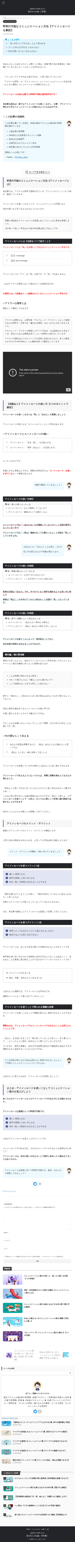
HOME (28, 1529)
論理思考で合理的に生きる (37, 1533)
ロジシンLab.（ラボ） (37, 11)
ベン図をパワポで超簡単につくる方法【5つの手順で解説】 (38, 1506)
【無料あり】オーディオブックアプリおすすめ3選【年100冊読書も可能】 (42, 1422)
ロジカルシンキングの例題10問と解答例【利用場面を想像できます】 (42, 1478)
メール (7, 1240)
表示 (47, 172)
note (47, 1529)
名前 (6, 1232)
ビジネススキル (36, 1529)
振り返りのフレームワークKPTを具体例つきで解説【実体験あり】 (41, 1515)
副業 (43, 1529)
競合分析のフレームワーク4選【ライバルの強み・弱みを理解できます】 (41, 1460)
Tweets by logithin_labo (9, 1418)
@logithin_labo (21, 157)
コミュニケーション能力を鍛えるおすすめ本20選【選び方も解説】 (41, 1487)
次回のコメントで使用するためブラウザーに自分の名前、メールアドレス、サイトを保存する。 (35, 1256)
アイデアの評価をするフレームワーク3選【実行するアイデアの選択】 (40, 1432)
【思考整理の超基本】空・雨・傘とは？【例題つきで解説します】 (41, 1496)
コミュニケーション (10, 1191)
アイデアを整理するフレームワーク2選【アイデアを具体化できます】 (40, 1441)
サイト (6, 1248)
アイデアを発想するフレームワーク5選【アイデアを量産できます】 (39, 1451)
